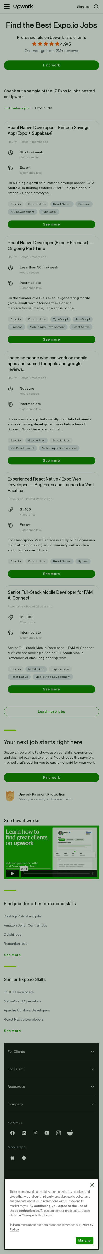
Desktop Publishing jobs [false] (23, 916)
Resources (16, 1086)
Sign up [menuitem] (83, 7)
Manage (84, 1240)
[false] (17, 108)
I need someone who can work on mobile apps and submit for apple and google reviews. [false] (47, 363)
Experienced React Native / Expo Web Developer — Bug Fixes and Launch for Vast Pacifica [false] (51, 484)
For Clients (16, 1051)
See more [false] (51, 224)
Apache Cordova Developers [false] (27, 1010)
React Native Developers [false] (24, 1019)
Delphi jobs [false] (12, 934)
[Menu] (7, 6)
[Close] (92, 1185)
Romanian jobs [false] (15, 943)
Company (15, 1104)
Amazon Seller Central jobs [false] (25, 925)
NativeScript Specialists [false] (22, 1001)
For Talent (16, 1069)
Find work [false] (51, 65)
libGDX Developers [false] (19, 992)
